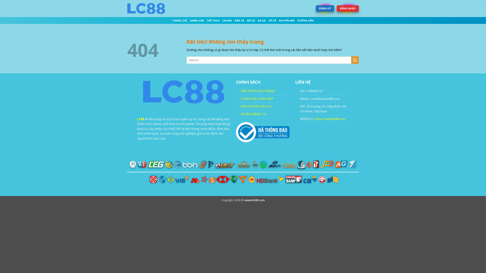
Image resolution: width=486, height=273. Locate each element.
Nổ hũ (251, 20)
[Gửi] (355, 60)
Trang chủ (179, 20)
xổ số (272, 20)
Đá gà (262, 20)
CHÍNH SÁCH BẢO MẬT (257, 99)
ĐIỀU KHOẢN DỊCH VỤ (256, 106)
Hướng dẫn (305, 20)
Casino (227, 20)
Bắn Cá (239, 20)
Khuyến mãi (287, 20)
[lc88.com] (146, 8)
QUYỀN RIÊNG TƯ (253, 114)
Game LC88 (197, 20)
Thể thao (213, 20)
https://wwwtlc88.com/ (330, 119)
